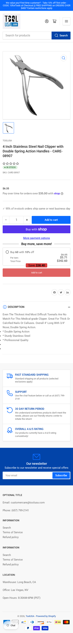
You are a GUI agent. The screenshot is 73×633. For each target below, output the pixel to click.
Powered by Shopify (46, 616)
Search (64, 35)
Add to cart (36, 272)
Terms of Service (13, 532)
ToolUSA (7, 140)
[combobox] (36, 35)
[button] (11, 163)
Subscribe (61, 475)
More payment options (36, 238)
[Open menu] (66, 21)
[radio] (36, 257)
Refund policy (11, 537)
